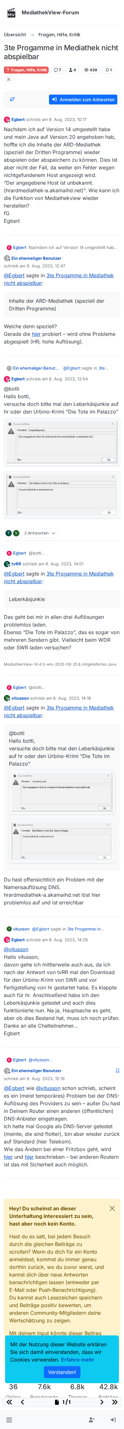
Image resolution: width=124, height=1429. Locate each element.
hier (36, 334)
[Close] (112, 1208)
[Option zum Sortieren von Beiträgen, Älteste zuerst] (12, 99)
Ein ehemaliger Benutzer (36, 258)
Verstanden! (62, 1372)
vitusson (20, 698)
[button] (9, 1420)
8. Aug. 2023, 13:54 (68, 378)
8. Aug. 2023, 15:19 (46, 1078)
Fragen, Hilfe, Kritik (28, 69)
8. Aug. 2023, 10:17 (67, 119)
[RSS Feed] (9, 79)
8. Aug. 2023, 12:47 (46, 265)
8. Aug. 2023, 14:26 (68, 939)
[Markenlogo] (11, 13)
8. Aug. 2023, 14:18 (72, 698)
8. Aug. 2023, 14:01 (64, 563)
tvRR (16, 563)
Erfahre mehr (77, 1359)
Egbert (18, 119)
